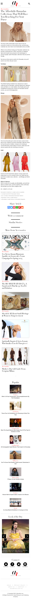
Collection (8, 192)
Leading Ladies (15, 428)
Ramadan (3, 192)
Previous (4, 536)
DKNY (9, 193)
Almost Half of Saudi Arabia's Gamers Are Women (15, 494)
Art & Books (16, 411)
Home (9, 585)
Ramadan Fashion (19, 195)
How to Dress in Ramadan (7, 195)
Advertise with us (16, 588)
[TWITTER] (19, 564)
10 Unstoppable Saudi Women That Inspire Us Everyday (15, 447)
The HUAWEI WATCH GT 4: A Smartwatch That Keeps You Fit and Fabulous (14, 286)
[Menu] (2, 4)
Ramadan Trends (16, 193)
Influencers (15, 460)
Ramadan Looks (5, 197)
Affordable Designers (20, 199)
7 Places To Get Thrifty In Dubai (15, 479)
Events (15, 508)
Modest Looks (15, 192)
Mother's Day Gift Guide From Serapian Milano (14, 370)
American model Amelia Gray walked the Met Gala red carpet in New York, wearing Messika (15, 550)
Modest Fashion (13, 197)
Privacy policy (19, 585)
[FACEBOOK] (12, 564)
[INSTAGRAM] (25, 564)
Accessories (5, 251)
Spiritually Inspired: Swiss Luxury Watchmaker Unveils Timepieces (15, 342)
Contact (21, 586)
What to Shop (15, 477)
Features (15, 395)
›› (15, 376)
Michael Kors (4, 193)
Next (27, 536)
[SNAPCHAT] (6, 564)
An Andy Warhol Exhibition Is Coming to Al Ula (15, 510)
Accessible (21, 192)
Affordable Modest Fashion (7, 199)
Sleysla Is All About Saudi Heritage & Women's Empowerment (15, 315)
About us (11, 586)
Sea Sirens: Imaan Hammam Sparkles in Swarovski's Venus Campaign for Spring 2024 (13, 256)
